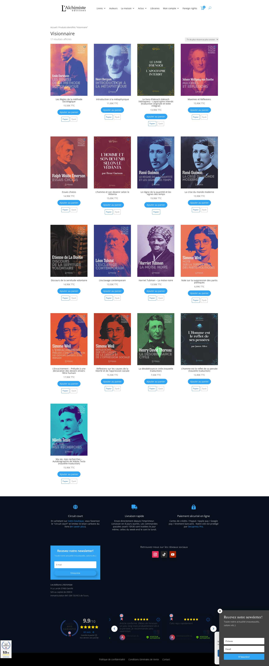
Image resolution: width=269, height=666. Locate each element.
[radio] (65, 119)
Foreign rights (190, 8)
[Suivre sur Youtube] (173, 554)
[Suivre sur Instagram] (155, 554)
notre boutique (76, 520)
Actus (141, 8)
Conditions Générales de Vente (143, 659)
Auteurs (113, 8)
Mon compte (169, 8)
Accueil (53, 27)
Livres (100, 8)
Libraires (155, 8)
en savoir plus (77, 526)
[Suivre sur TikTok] (164, 554)
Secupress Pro (195, 526)
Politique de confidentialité (112, 659)
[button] (84, 46)
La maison (126, 8)
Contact (166, 659)
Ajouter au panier (69, 112)
